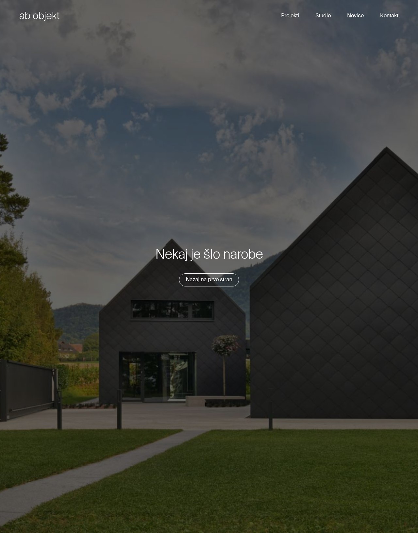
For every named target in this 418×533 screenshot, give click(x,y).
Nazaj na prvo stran (209, 280)
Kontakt (389, 16)
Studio (323, 16)
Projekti (290, 16)
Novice (355, 16)
